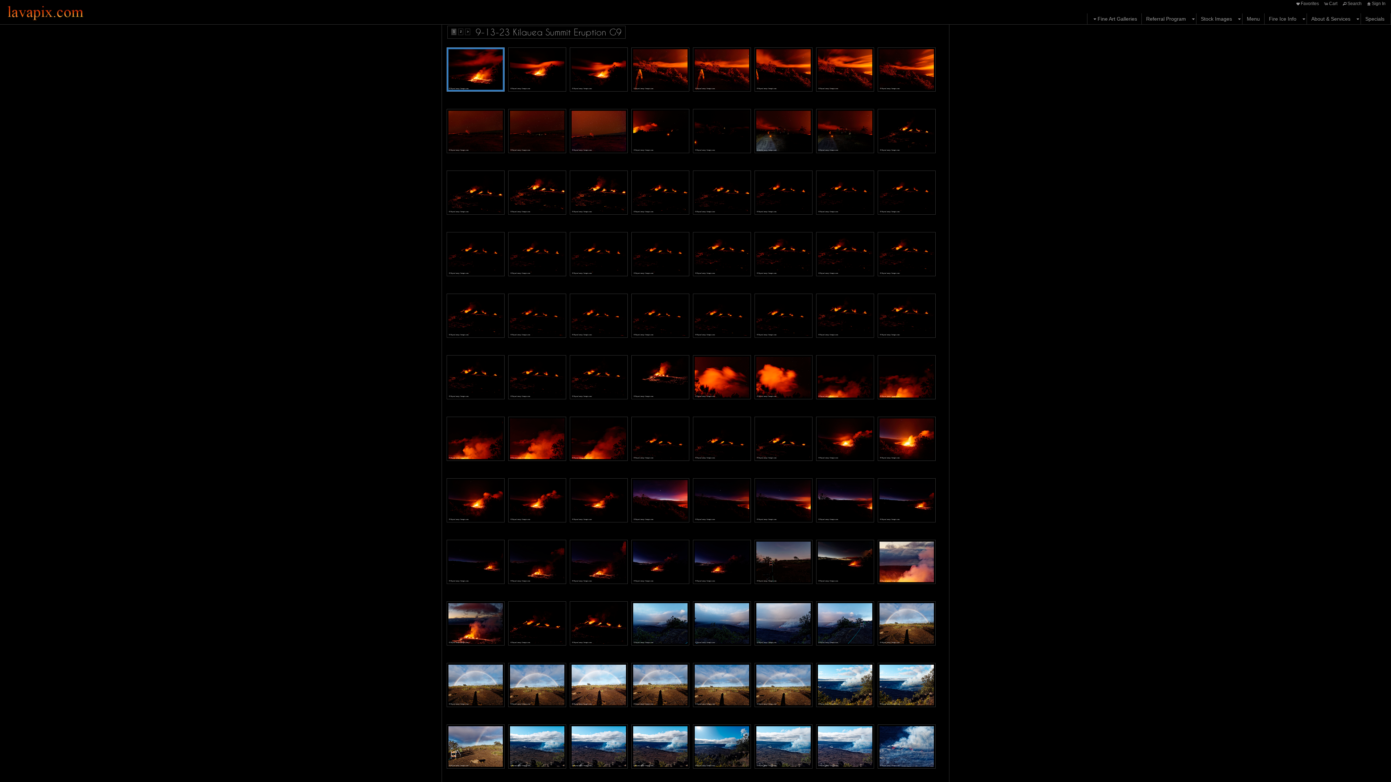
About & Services (1330, 19)
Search (1355, 3)
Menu (1253, 19)
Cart (1333, 3)
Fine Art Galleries (1117, 19)
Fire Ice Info (1282, 19)
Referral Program (1166, 19)
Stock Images (1216, 19)
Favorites (1310, 3)
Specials (1374, 19)
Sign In (1379, 3)
